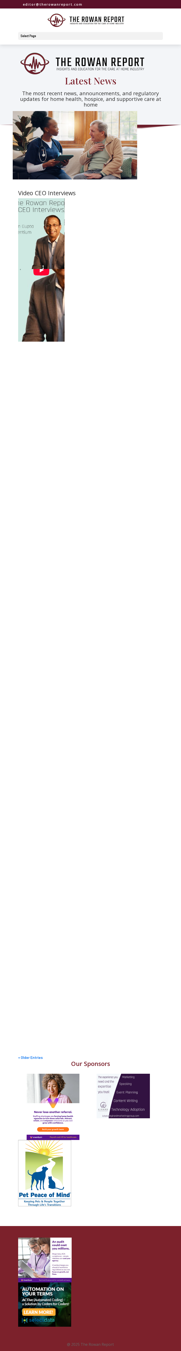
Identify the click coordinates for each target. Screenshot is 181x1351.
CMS (93, 286)
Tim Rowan (37, 570)
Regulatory (127, 346)
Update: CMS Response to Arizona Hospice (60, 560)
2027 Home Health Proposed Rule (53, 619)
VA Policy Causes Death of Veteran (54, 389)
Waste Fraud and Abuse (122, 794)
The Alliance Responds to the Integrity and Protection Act (74, 277)
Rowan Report (40, 346)
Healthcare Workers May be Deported (56, 725)
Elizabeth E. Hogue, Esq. (47, 847)
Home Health (108, 286)
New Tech (32, 853)
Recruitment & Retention (102, 682)
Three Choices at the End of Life (52, 448)
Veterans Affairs (120, 399)
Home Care (91, 511)
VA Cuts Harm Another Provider (51, 902)
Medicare (126, 286)
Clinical (77, 458)
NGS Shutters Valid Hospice (47, 955)
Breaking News (78, 965)
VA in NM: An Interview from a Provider (57, 1009)
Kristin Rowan (39, 399)
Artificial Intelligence (104, 847)
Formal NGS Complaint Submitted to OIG (58, 784)
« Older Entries (30, 1057)
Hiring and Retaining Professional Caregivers (62, 672)
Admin (76, 511)
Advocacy (81, 286)
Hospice (91, 458)
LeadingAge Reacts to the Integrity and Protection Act (71, 336)
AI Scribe (32, 837)
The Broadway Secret (43, 501)
